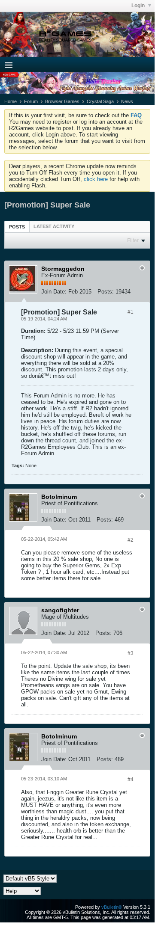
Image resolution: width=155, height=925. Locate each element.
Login (138, 6)
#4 (131, 780)
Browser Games (62, 101)
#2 (131, 540)
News (127, 101)
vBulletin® (111, 907)
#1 (131, 312)
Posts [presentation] (17, 226)
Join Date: (54, 291)
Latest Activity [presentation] (53, 226)
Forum (31, 101)
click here (96, 179)
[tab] (17, 226)
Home (10, 101)
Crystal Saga (100, 101)
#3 (131, 653)
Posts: (105, 291)
